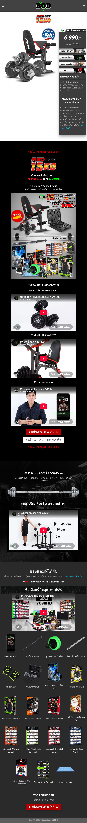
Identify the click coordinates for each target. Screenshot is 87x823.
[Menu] (3, 6)
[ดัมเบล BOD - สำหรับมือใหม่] (43, 6)
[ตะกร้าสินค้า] (84, 5)
